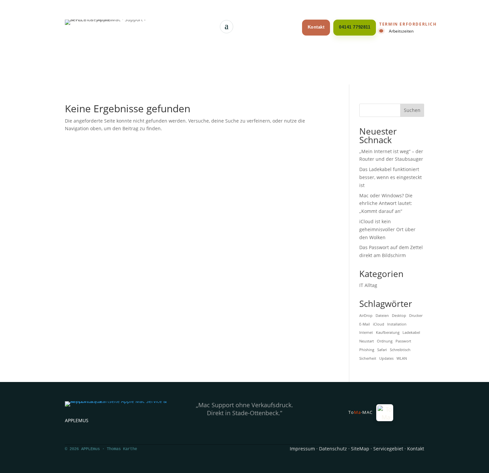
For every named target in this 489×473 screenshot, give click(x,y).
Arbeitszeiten (401, 31)
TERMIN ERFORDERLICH (408, 24)
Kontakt (316, 27)
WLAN (402, 358)
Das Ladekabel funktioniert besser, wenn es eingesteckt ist (390, 177)
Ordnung (385, 341)
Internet (366, 332)
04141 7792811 (354, 27)
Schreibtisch (400, 349)
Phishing (366, 349)
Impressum (302, 448)
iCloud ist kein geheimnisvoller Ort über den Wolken (387, 229)
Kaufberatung (388, 332)
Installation (397, 324)
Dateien (382, 315)
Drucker (415, 315)
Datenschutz (333, 448)
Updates (386, 358)
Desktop (399, 315)
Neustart (366, 341)
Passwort (403, 341)
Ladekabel (411, 332)
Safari (382, 349)
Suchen (412, 110)
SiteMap (360, 448)
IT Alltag (368, 285)
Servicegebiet (388, 448)
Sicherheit (367, 358)
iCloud (378, 324)
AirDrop (366, 315)
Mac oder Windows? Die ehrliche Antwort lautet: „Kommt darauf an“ (385, 203)
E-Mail (364, 324)
